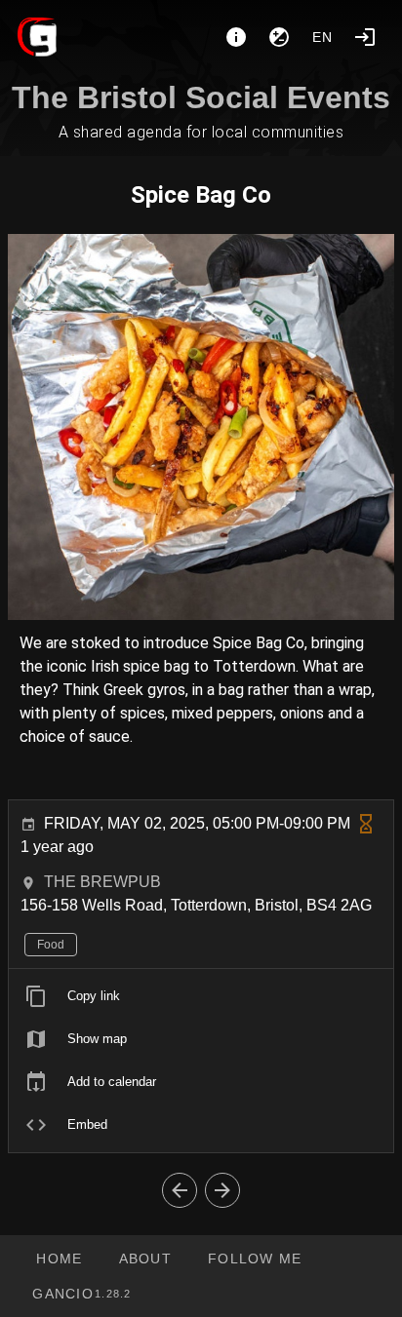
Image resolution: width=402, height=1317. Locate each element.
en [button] (323, 37)
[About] (236, 37)
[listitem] (201, 996)
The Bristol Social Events (201, 97)
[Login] (364, 37)
